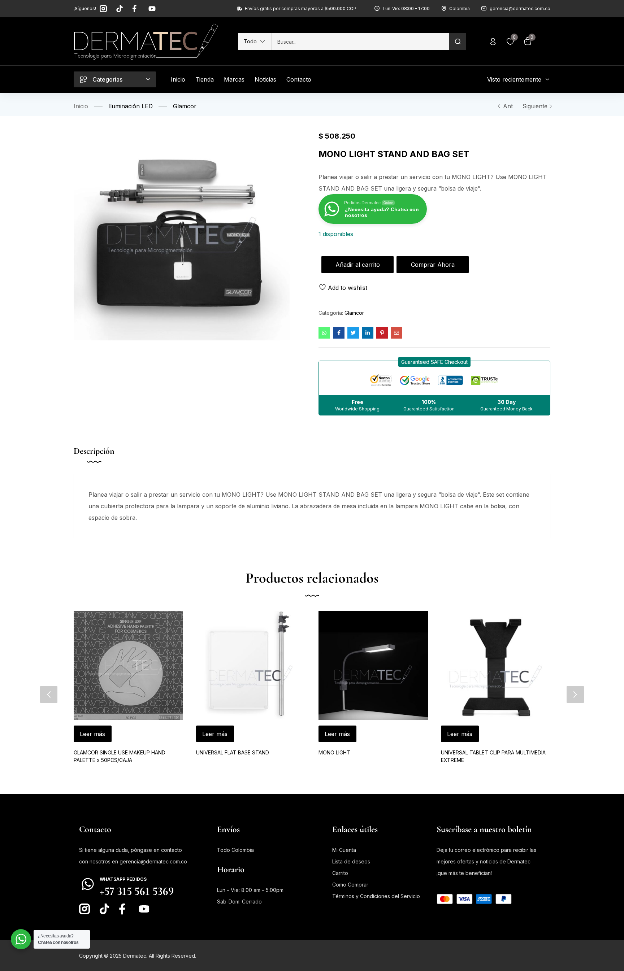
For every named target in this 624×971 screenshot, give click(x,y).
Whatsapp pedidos (123, 879)
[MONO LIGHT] (373, 665)
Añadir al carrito (357, 264)
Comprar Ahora (433, 264)
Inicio (81, 106)
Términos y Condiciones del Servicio (376, 896)
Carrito (340, 873)
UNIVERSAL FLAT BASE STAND (232, 752)
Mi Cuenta (344, 850)
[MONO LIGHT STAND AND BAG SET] (324, 333)
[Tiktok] (119, 8)
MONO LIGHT (334, 752)
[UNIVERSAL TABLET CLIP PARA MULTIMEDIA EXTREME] (495, 665)
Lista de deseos (351, 861)
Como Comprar (350, 884)
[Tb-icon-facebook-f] (135, 8)
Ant (508, 106)
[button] (254, 41)
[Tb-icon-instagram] (103, 8)
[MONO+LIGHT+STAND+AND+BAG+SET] (353, 333)
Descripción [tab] (94, 451)
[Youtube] (152, 8)
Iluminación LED (130, 106)
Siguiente (535, 106)
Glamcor (184, 106)
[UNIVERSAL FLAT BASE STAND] (251, 665)
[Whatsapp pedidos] (88, 884)
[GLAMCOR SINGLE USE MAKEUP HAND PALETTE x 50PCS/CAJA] (128, 665)
